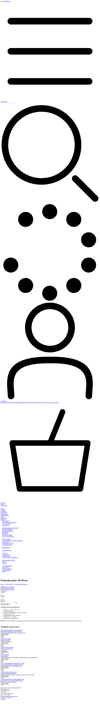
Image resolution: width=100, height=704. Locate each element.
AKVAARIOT (9, 584)
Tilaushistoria (18, 402)
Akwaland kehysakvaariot (20, 584)
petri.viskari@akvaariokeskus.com (9, 696)
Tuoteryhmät (4, 505)
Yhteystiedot (11, 402)
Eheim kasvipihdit (5, 640)
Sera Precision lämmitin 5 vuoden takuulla (11, 631)
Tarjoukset (3, 509)
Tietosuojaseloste (5, 515)
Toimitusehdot (4, 514)
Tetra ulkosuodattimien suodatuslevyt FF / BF (12, 664)
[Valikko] (1, 507)
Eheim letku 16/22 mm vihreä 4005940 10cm (12, 680)
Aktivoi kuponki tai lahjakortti (51, 402)
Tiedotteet (3, 511)
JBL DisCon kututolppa (6, 649)
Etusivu (2, 504)
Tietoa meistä (4, 512)
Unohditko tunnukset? (38, 402)
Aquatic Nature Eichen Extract (8, 673)
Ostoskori (3, 519)
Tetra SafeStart (4, 656)
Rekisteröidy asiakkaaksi (27, 402)
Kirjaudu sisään (4, 402)
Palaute (2, 517)
